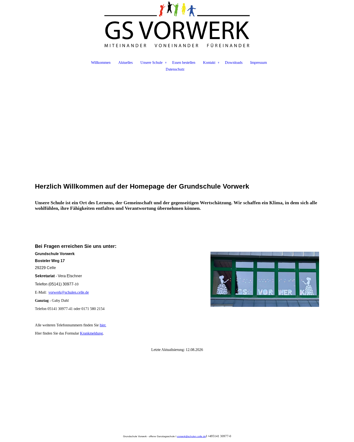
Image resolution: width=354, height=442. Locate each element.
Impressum (258, 62)
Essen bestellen (183, 62)
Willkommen (101, 62)
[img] (177, 25)
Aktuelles (125, 62)
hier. (103, 325)
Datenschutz (175, 69)
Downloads (234, 62)
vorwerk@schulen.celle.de (68, 292)
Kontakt (209, 62)
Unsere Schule (151, 62)
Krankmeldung (91, 333)
